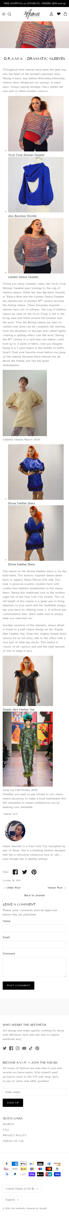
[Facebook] (11, 1048)
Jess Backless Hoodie (22, 215)
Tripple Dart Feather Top (18, 709)
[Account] (50, 14)
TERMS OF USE (13, 1141)
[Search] (11, 14)
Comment (9, 953)
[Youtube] (24, 1048)
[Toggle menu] (3, 14)
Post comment (18, 985)
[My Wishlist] (58, 14)
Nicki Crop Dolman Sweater (26, 154)
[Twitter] (5, 1048)
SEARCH (8, 1124)
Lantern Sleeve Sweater (23, 276)
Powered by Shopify (36, 1208)
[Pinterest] (37, 1048)
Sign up (13, 1102)
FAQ (6, 1129)
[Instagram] (18, 1048)
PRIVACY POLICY (14, 1135)
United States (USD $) (20, 1188)
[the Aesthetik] (32, 14)
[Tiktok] (31, 1048)
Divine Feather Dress (21, 503)
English (10, 1199)
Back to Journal (34, 895)
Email (6, 937)
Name (6, 921)
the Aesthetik (18, 1208)
